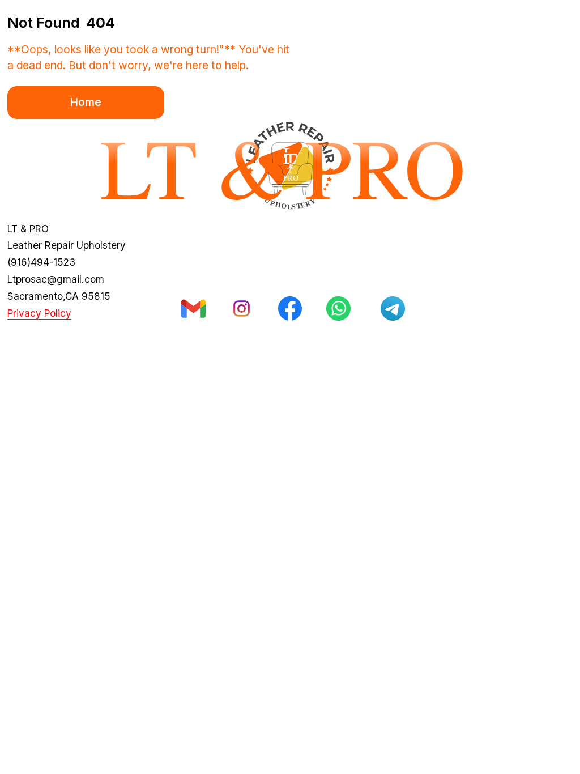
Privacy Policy (39, 313)
